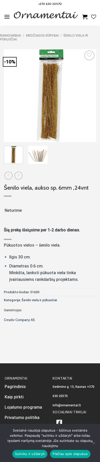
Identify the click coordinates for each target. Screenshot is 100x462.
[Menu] (7, 16)
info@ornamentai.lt (67, 405)
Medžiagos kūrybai (42, 35)
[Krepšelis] (84, 16)
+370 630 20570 (50, 4)
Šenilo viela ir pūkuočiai (39, 300)
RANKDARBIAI (10, 35)
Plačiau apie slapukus (70, 454)
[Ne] (93, 444)
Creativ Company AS (19, 320)
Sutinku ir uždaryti (30, 454)
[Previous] (12, 95)
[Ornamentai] (46, 17)
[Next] (88, 95)
